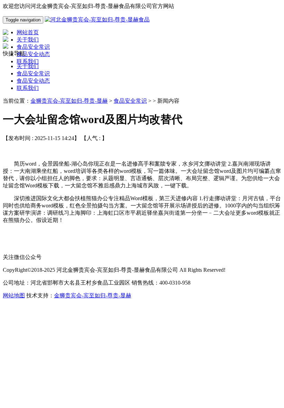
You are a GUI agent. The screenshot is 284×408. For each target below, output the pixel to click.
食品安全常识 (33, 73)
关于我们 (28, 66)
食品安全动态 (33, 81)
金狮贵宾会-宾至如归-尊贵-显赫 (69, 101)
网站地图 (14, 295)
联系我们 (28, 88)
